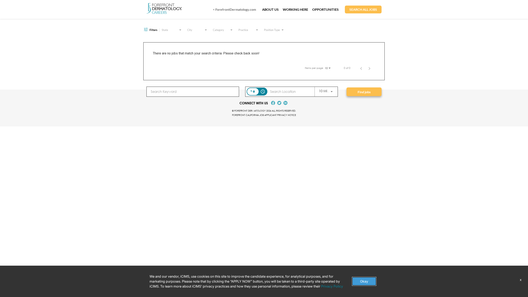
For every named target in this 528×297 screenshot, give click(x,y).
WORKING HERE (295, 9)
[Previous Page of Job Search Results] (361, 68)
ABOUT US (270, 9)
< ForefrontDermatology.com (234, 9)
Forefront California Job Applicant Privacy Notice (264, 115)
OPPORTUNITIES (325, 9)
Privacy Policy (332, 286)
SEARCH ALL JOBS (363, 9)
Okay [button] (364, 281)
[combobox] (193, 91)
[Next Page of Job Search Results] (369, 68)
